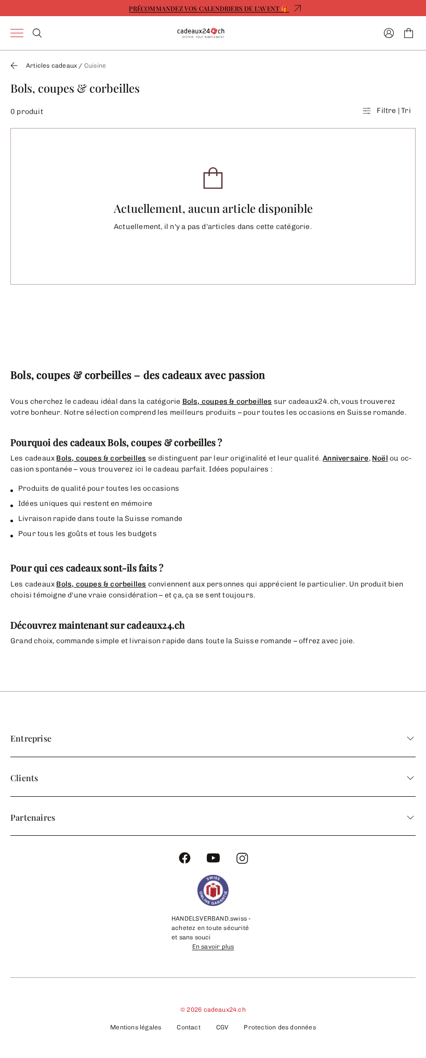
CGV (222, 1027)
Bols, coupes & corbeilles (227, 401)
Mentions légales (135, 1027)
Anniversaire (345, 458)
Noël (380, 458)
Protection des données (279, 1027)
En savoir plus (213, 946)
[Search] (37, 33)
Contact (188, 1027)
